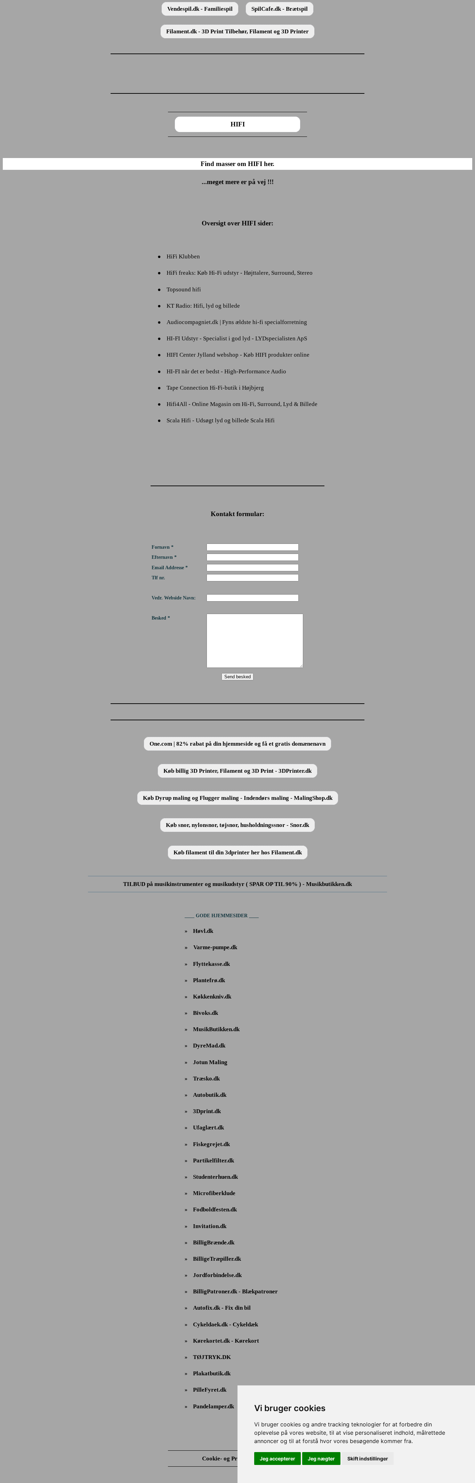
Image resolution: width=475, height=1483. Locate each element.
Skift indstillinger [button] (367, 1458)
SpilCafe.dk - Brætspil (279, 9)
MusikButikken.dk (216, 1029)
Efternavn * (164, 557)
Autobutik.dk (209, 1095)
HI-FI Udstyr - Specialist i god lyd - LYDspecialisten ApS (237, 338)
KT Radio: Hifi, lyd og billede (203, 306)
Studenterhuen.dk (215, 1177)
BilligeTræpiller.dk (217, 1259)
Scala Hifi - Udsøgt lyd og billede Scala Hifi (221, 420)
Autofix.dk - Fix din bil (222, 1307)
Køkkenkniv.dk (212, 996)
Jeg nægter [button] (321, 1458)
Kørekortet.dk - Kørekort (226, 1340)
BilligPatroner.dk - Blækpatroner (235, 1291)
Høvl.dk (203, 931)
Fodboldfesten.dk (215, 1209)
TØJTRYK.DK (212, 1357)
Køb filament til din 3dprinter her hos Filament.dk (238, 852)
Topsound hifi (184, 289)
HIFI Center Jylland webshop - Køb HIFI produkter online (238, 354)
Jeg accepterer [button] (277, 1458)
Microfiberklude (214, 1193)
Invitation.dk (209, 1226)
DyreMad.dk (209, 1045)
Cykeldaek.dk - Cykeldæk (225, 1324)
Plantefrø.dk (209, 980)
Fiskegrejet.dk (211, 1144)
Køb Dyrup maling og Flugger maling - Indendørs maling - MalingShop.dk (237, 798)
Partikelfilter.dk (213, 1160)
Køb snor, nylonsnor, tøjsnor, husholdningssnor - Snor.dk (237, 825)
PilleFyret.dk (209, 1389)
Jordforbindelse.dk (217, 1275)
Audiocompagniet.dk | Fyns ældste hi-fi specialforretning (237, 322)
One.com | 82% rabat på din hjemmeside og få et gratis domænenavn (237, 743)
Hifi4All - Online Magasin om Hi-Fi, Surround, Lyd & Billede (242, 404)
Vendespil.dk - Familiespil (200, 9)
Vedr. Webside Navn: (174, 597)
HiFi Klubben (183, 256)
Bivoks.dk (205, 1013)
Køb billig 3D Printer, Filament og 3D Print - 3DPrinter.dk (237, 771)
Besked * (161, 618)
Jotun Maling (210, 1062)
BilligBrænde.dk (213, 1242)
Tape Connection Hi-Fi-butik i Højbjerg (215, 387)
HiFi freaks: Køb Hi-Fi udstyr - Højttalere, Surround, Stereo (240, 273)
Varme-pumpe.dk (215, 947)
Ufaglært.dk (208, 1127)
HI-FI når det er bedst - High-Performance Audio (226, 371)
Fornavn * (163, 547)
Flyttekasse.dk (211, 964)
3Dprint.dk (207, 1111)
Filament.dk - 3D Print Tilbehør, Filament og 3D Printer (237, 31)
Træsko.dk (206, 1078)
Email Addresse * (170, 567)
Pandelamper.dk (213, 1406)
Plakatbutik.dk (212, 1373)
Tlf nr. (158, 577)
